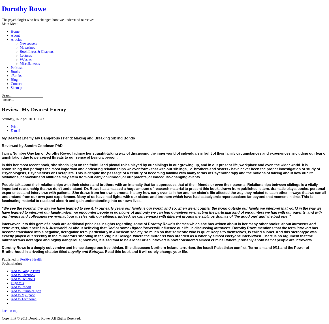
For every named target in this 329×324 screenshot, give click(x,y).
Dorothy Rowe (24, 9)
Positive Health (31, 259)
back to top (9, 311)
